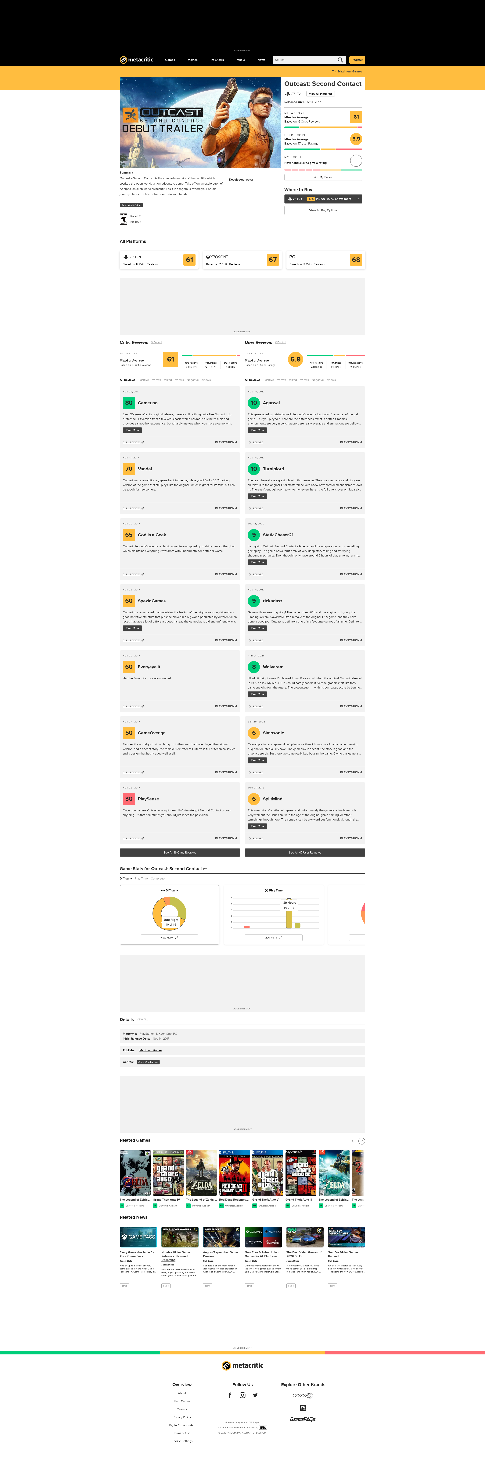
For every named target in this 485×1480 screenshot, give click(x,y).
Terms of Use (181, 1433)
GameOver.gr (145, 733)
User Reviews (258, 342)
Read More (132, 430)
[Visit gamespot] (303, 1398)
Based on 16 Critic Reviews (302, 121)
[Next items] (361, 1141)
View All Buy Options (323, 210)
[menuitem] (170, 60)
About (182, 1393)
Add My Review (323, 177)
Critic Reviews (134, 342)
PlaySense (142, 799)
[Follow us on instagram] (242, 1397)
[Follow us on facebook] (230, 1397)
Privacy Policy (182, 1417)
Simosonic (268, 733)
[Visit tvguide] (303, 1410)
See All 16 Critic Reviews (180, 852)
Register (357, 60)
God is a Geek (145, 535)
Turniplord (267, 469)
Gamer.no (141, 403)
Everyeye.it (142, 667)
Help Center (182, 1401)
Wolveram (268, 667)
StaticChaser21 (273, 535)
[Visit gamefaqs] (303, 1421)
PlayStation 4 (226, 442)
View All (156, 342)
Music (241, 60)
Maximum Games (350, 71)
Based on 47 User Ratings (301, 143)
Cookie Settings (181, 1441)
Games (170, 60)
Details (127, 1019)
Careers (182, 1409)
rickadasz (267, 601)
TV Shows (217, 60)
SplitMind (267, 799)
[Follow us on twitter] (255, 1397)
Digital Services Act (182, 1425)
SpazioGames (145, 601)
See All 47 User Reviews (305, 852)
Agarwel (265, 403)
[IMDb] (263, 1428)
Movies (193, 60)
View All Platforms (320, 93)
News (261, 60)
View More (166, 937)
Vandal (138, 469)
